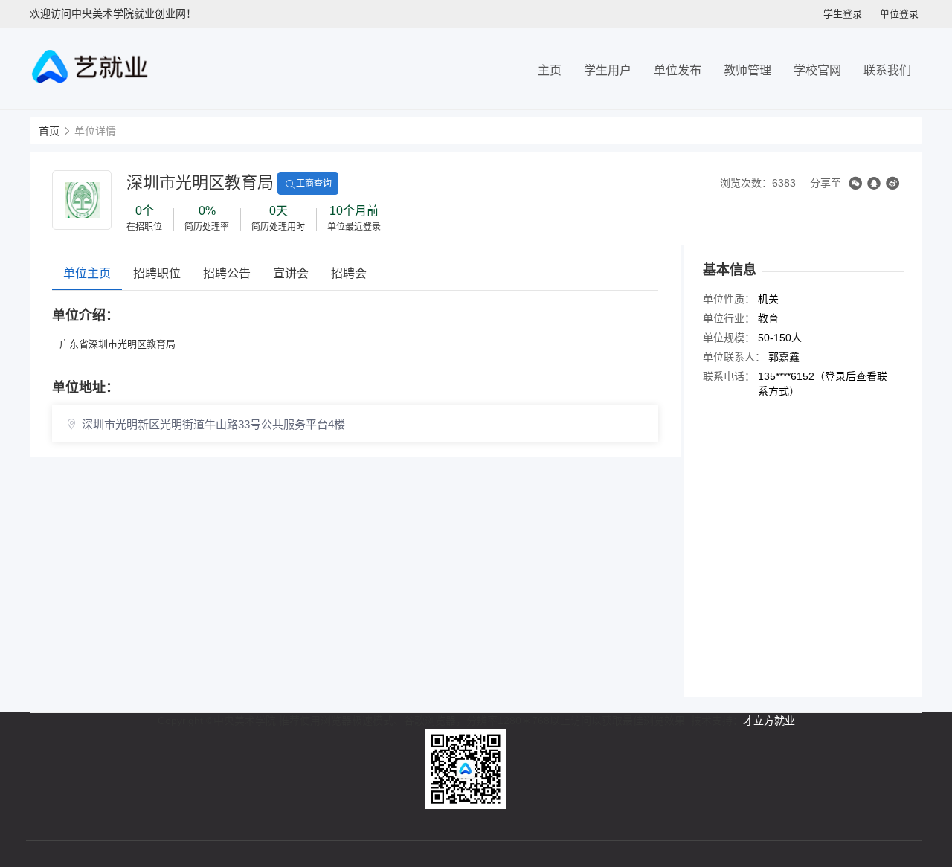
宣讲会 (291, 273)
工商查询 (314, 183)
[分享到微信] (855, 183)
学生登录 (842, 13)
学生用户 (607, 70)
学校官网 (817, 70)
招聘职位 (157, 273)
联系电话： (729, 376)
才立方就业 (769, 720)
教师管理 (747, 70)
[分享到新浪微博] (892, 183)
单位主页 (87, 273)
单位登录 (899, 13)
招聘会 (349, 273)
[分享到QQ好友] (873, 183)
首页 (49, 131)
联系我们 (887, 70)
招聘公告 (227, 273)
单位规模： (729, 338)
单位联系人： (734, 357)
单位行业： (729, 318)
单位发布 (677, 70)
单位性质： (729, 299)
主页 (550, 70)
